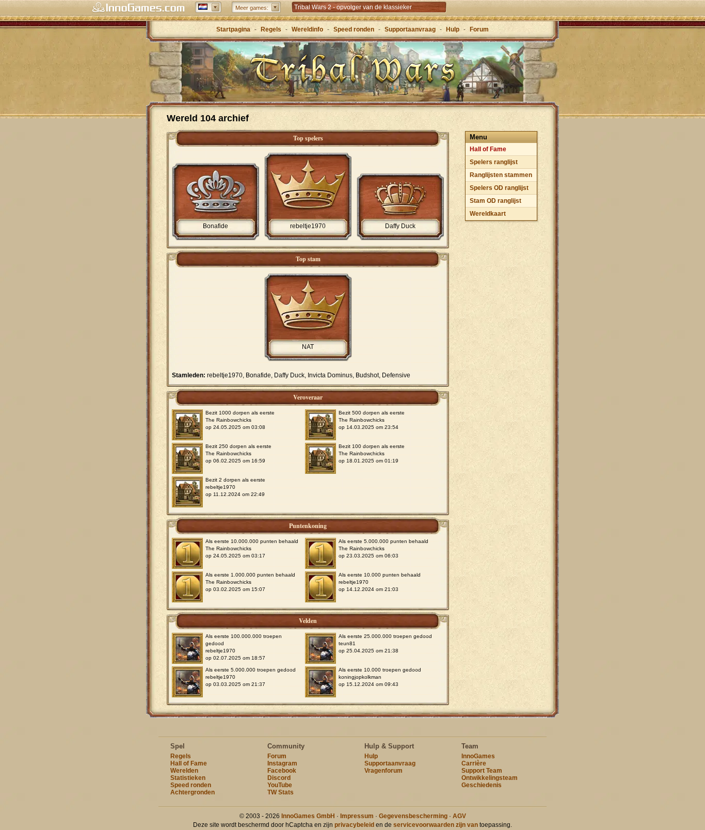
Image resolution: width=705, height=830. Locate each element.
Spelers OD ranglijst (499, 187)
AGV (459, 816)
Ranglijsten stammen (501, 175)
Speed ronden (353, 29)
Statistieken (187, 777)
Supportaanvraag (410, 29)
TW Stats (280, 792)
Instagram (282, 763)
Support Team (481, 770)
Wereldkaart (488, 213)
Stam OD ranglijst (495, 200)
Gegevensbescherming (413, 816)
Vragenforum (383, 770)
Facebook (281, 770)
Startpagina (233, 29)
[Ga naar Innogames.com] (138, 8)
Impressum (357, 816)
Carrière (473, 763)
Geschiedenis (481, 785)
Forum (479, 29)
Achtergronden (192, 792)
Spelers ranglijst (494, 162)
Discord (279, 777)
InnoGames (478, 756)
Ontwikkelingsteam (489, 777)
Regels (271, 29)
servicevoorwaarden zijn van (435, 824)
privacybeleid (354, 824)
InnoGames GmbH (308, 816)
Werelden (184, 770)
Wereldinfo (307, 29)
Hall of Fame (488, 149)
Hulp (452, 29)
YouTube (279, 785)
